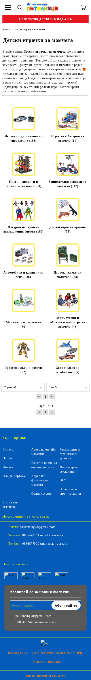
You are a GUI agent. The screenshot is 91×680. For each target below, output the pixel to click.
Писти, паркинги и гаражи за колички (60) (23, 184)
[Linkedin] (27, 552)
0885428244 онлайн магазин (42, 535)
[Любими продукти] (71, 7)
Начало (8, 449)
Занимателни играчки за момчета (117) (67, 184)
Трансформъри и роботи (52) (23, 370)
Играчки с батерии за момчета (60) (67, 138)
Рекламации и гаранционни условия (70, 454)
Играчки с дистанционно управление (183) (23, 138)
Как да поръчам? (15, 476)
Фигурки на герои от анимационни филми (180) (23, 229)
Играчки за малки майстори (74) (68, 275)
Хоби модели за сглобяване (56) (68, 370)
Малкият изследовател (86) (23, 324)
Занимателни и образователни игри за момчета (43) (67, 322)
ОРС (63, 480)
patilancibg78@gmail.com (37, 527)
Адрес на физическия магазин (39, 480)
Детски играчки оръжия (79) (67, 229)
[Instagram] (17, 552)
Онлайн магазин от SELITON (45, 675)
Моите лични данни (47, 661)
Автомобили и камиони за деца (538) (23, 275)
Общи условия (41, 493)
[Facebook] (7, 552)
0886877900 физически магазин (45, 543)
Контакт (9, 467)
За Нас (8, 458)
